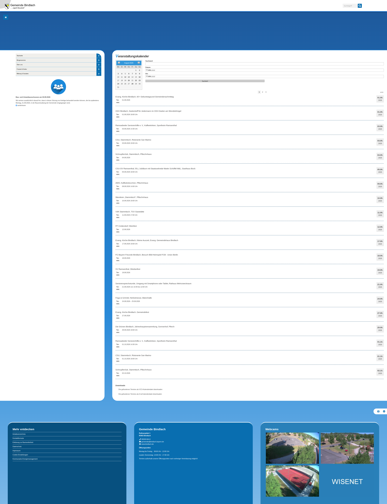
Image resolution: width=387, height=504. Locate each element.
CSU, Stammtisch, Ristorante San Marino (133, 140)
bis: (146, 73)
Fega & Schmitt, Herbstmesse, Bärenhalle (133, 298)
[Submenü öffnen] (98, 55)
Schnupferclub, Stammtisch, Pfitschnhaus (133, 154)
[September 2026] (139, 63)
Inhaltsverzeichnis (19, 434)
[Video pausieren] (5, 17)
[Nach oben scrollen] (384, 412)
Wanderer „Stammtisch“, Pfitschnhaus (131, 197)
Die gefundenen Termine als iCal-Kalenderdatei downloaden (140, 394)
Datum (147, 67)
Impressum (16, 451)
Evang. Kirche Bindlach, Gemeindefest (132, 312)
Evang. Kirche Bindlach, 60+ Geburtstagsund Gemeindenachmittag (144, 97)
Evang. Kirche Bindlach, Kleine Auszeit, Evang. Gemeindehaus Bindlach (146, 240)
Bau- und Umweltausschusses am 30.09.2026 (33, 97)
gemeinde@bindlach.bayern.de (152, 442)
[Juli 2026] (119, 63)
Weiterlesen (22, 105)
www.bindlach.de (147, 444)
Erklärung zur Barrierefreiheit (23, 442)
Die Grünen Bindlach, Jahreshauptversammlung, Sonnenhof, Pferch (144, 327)
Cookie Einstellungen (20, 455)
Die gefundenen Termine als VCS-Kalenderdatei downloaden (140, 389)
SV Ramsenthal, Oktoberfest (127, 269)
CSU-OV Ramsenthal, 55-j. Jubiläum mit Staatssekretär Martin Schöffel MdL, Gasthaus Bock (155, 169)
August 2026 (128, 63)
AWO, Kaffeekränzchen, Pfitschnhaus (131, 183)
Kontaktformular (18, 438)
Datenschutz (17, 446)
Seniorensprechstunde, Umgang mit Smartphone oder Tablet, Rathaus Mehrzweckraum (153, 283)
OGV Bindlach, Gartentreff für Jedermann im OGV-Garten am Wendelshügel (148, 111)
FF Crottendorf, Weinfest (126, 226)
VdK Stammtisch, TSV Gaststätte (129, 212)
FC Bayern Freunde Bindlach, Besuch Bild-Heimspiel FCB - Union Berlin (146, 255)
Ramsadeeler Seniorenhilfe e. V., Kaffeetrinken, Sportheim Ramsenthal (146, 125)
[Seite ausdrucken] (378, 411)
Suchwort (149, 61)
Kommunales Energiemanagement (25, 459)
